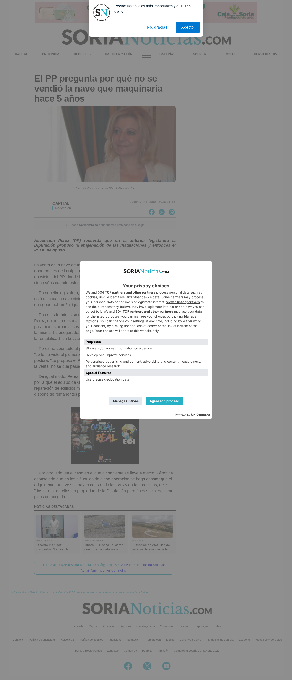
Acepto (187, 27)
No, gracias (157, 27)
